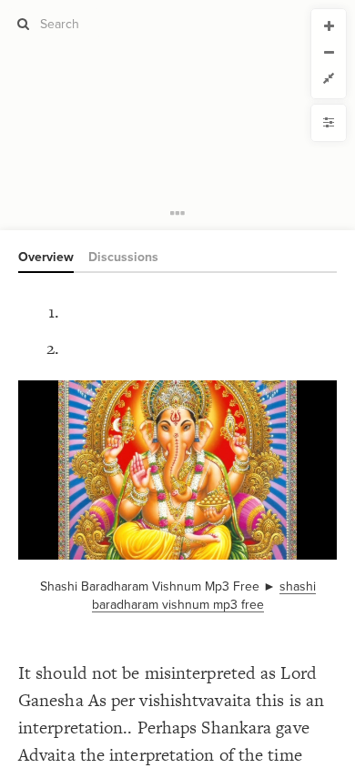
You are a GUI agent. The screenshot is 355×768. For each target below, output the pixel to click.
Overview (46, 257)
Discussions (123, 257)
